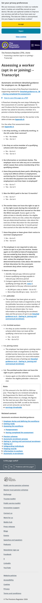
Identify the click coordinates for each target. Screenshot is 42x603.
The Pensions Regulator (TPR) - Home (16, 52)
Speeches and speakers (13, 540)
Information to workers (13, 451)
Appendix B (19, 119)
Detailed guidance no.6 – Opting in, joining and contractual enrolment (22, 316)
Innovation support (11, 508)
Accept (21, 24)
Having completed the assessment (19, 432)
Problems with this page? (25, 467)
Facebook (7, 554)
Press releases (9, 526)
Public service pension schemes (16, 485)
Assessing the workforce (13, 426)
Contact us (8, 513)
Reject (21, 31)
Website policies (10, 575)
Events (6, 535)
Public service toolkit (12, 503)
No (11, 467)
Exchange (7, 494)
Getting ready (9, 424)
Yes (6, 467)
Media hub (8, 522)
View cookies (21, 37)
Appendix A (9, 127)
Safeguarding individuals (14, 446)
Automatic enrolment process (16, 439)
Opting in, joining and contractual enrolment (22, 441)
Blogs (6, 531)
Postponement (12, 429)
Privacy (6, 589)
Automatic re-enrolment (13, 453)
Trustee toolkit (10, 499)
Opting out (8, 444)
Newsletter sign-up (11, 550)
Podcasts (7, 544)
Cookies (7, 584)
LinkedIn (7, 563)
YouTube (7, 568)
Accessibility (9, 580)
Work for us (8, 518)
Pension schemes (11, 436)
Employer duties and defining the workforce (21, 421)
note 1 (29, 283)
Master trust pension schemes (16, 490)
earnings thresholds (14, 407)
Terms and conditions (12, 593)
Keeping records (10, 449)
